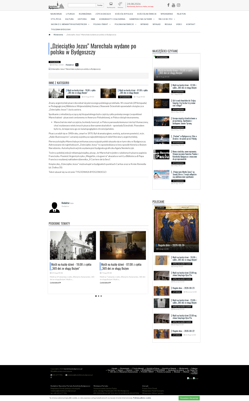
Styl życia (56, 19)
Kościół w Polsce (124, 14)
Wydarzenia (167, 14)
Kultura (69, 19)
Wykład (157, 24)
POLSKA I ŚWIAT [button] (100, 24)
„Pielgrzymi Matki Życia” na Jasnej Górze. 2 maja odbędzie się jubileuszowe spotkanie (184, 174)
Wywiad (144, 24)
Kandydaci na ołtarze (176, 370)
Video (179, 24)
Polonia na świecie (164, 372)
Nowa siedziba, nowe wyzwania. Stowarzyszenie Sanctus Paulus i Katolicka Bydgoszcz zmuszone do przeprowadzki (185, 155)
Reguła (168, 24)
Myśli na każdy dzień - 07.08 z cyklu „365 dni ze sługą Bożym (133, 91)
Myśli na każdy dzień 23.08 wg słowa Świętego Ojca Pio (184, 274)
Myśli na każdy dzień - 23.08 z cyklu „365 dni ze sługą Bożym (185, 301)
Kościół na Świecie (147, 14)
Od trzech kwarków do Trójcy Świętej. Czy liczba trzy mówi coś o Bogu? (184, 103)
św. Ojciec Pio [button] (165, 19)
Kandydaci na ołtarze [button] (140, 19)
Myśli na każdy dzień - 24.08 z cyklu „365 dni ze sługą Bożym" (185, 258)
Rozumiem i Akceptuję (189, 398)
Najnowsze (56, 14)
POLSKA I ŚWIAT (147, 372)
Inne (93, 19)
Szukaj (99, 5)
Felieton (181, 14)
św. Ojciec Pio (192, 370)
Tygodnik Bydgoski (61, 29)
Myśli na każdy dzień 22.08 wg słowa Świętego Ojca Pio (184, 317)
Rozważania (85, 14)
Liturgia (70, 14)
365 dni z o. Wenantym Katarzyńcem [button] (69, 24)
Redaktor (70, 65)
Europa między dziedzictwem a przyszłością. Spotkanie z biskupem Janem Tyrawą (185, 121)
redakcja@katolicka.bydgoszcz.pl (80, 375)
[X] (76, 64)
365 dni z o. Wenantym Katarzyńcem (124, 372)
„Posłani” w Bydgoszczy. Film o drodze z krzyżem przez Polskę (185, 137)
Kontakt (190, 24)
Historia (82, 19)
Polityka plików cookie (142, 398)
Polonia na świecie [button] (124, 24)
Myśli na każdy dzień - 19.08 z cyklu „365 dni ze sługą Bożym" (81, 91)
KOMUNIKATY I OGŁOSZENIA (112, 19)
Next (144, 248)
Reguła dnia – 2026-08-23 (183, 288)
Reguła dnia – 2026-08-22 (183, 331)
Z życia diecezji (103, 14)
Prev (52, 248)
